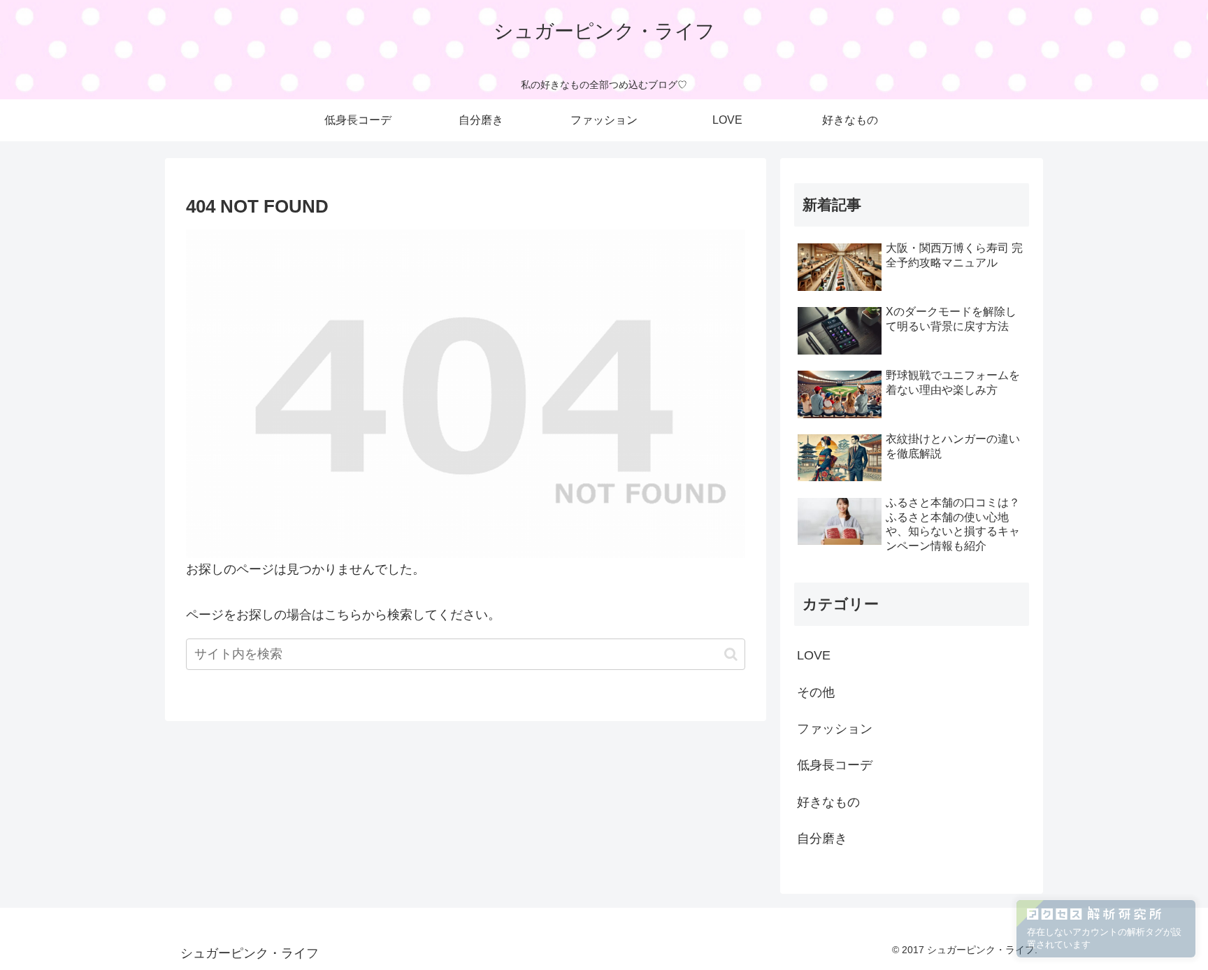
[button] (731, 654)
